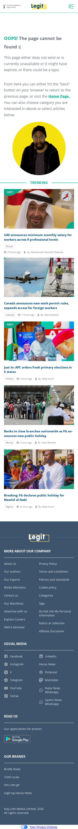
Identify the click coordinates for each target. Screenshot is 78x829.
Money (9, 442)
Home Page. (59, 96)
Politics (9, 378)
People (9, 246)
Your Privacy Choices (43, 827)
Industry (10, 314)
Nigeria (9, 506)
